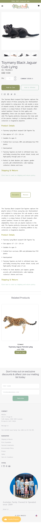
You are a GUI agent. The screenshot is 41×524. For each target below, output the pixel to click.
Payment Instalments (7, 445)
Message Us (4, 426)
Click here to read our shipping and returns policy (18, 175)
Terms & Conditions (7, 457)
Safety (3, 454)
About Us (5, 509)
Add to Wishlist (29, 87)
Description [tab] (15, 195)
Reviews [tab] (25, 195)
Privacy (3, 451)
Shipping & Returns (7, 439)
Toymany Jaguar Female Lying (20, 347)
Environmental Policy (7, 448)
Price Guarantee (6, 442)
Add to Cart (20, 352)
